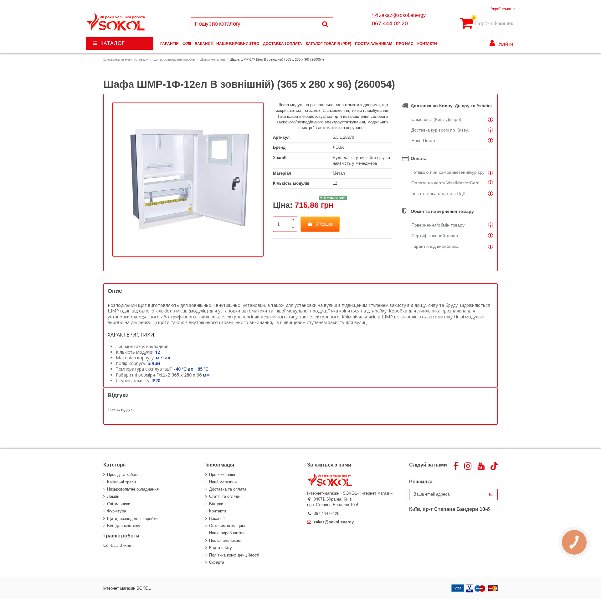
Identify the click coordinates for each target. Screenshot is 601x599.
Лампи (113, 496)
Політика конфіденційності (234, 555)
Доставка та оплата (227, 489)
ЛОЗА (338, 147)
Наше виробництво (226, 533)
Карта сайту (220, 547)
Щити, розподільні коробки (132, 518)
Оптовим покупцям (227, 525)
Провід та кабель (123, 474)
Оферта (216, 562)
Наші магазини (223, 482)
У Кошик (324, 224)
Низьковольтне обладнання (133, 489)
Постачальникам (225, 540)
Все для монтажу (123, 525)
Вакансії (217, 518)
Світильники (118, 504)
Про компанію (222, 474)
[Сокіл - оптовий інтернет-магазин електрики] (116, 22)
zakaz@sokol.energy (402, 15)
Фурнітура (116, 511)
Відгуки (216, 504)
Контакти (217, 511)
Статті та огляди (224, 496)
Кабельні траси (121, 482)
